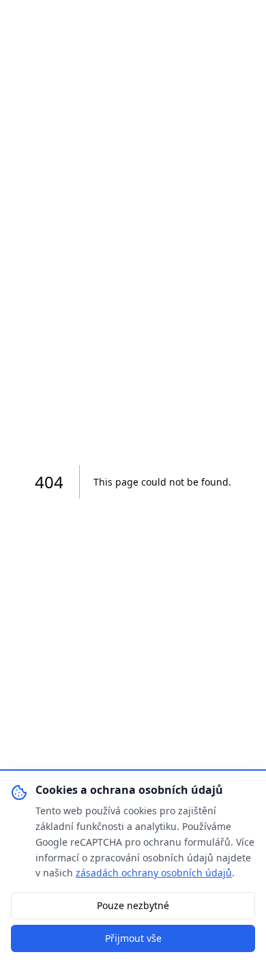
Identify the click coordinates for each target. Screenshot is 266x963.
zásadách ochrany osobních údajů (154, 872)
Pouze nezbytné (133, 905)
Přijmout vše (133, 938)
